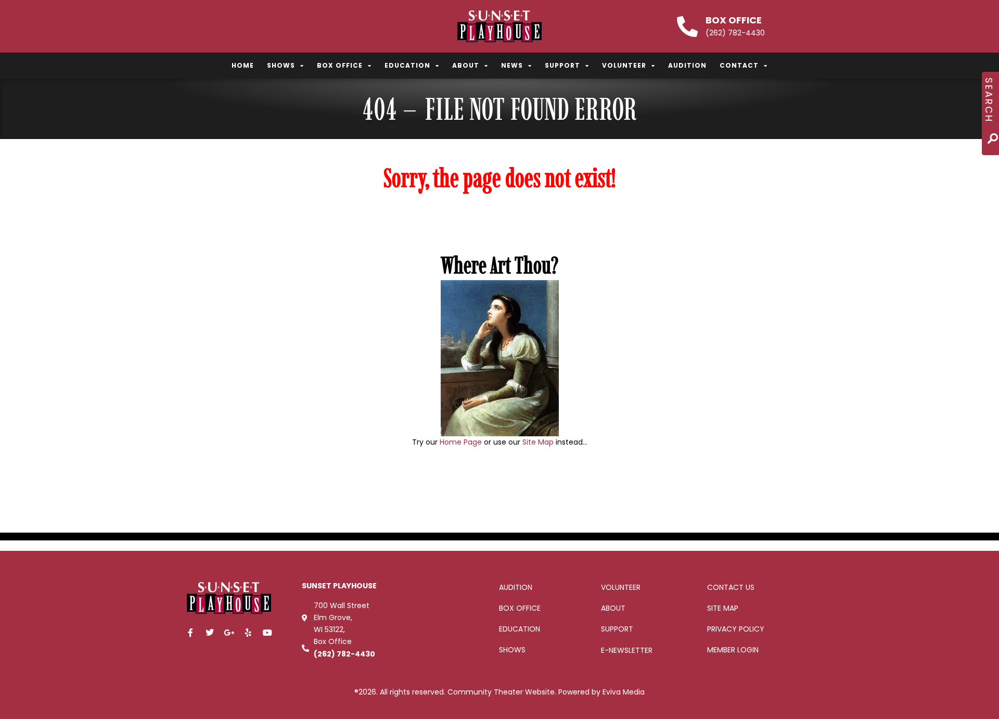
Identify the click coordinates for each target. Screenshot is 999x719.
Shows (281, 65)
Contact (739, 65)
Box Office (734, 20)
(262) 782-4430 (344, 654)
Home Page (461, 442)
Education (407, 65)
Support (562, 65)
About (465, 65)
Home (243, 65)
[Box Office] (687, 26)
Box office (520, 608)
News (512, 65)
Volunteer (624, 65)
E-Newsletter (626, 650)
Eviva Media (624, 692)
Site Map (538, 442)
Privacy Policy (735, 629)
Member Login (733, 650)
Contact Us (730, 587)
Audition (687, 65)
